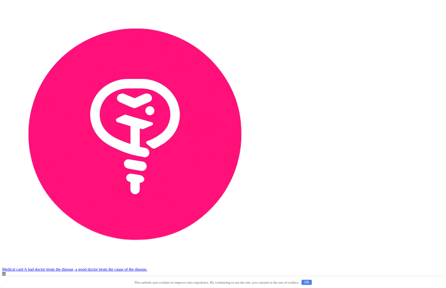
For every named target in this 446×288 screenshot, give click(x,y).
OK (306, 282)
